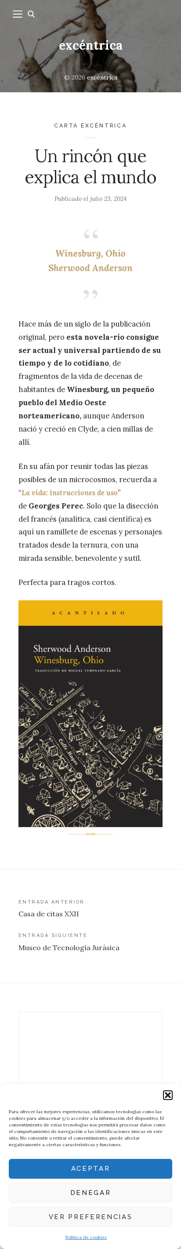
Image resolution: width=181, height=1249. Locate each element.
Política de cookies (86, 1237)
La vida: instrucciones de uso (70, 492)
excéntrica (91, 45)
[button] (167, 1095)
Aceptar (90, 1169)
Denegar (90, 1193)
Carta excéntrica (90, 125)
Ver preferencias (91, 1217)
